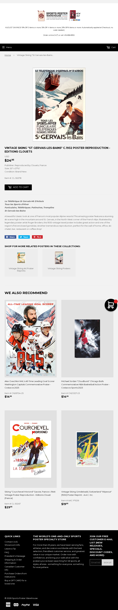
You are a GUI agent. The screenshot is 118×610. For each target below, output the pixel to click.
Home (8, 55)
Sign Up (107, 562)
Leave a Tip (10, 548)
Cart (113, 47)
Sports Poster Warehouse (25, 598)
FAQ (7, 552)
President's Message (15, 556)
